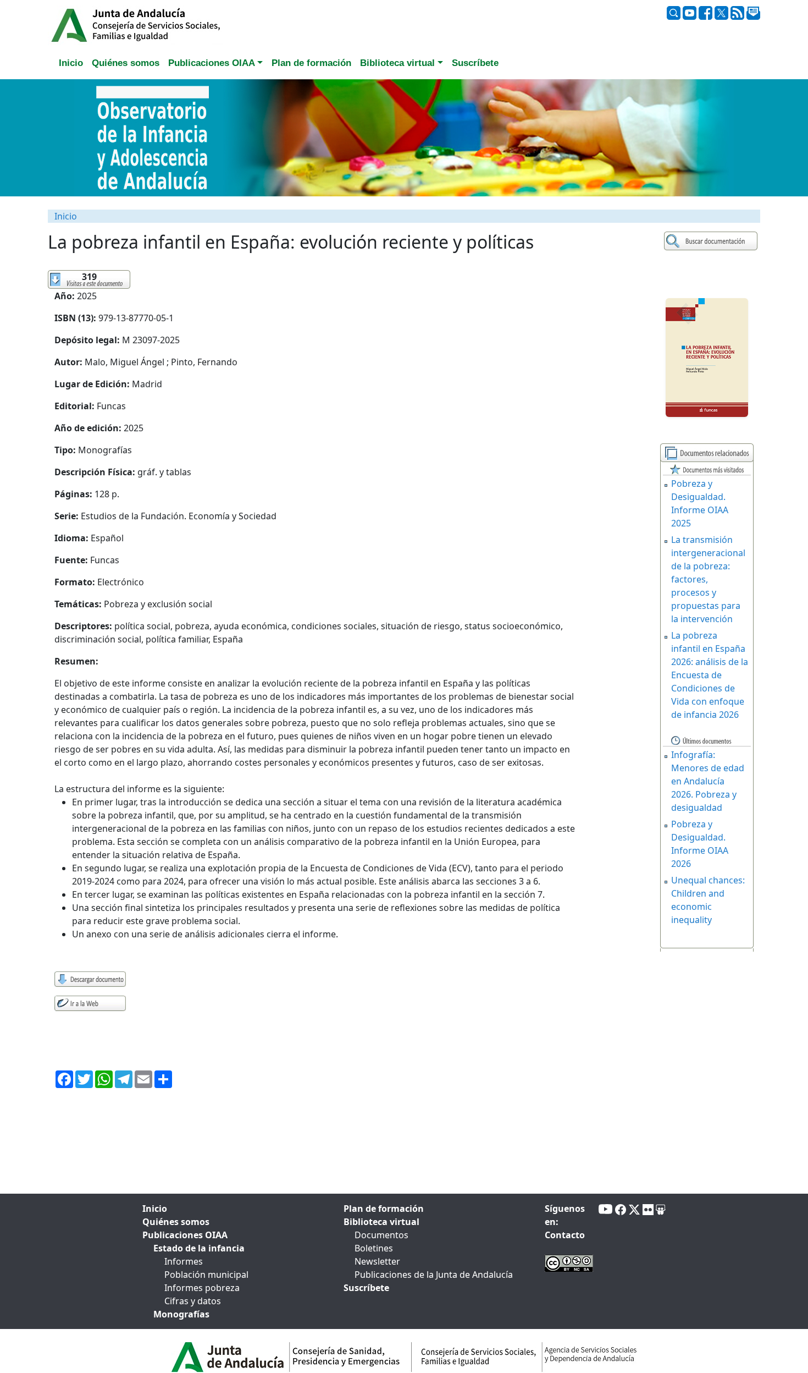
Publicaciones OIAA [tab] (185, 1235)
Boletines (374, 1248)
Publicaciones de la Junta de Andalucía (434, 1274)
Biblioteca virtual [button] (397, 63)
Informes (183, 1261)
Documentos (381, 1235)
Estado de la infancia (199, 1248)
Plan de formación (384, 1208)
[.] (712, 241)
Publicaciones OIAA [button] (211, 63)
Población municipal (206, 1274)
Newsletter (377, 1261)
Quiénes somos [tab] (125, 63)
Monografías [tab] (181, 1314)
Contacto (565, 1235)
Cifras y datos (192, 1301)
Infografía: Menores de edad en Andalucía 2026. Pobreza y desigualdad (707, 781)
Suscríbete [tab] (475, 63)
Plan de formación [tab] (311, 63)
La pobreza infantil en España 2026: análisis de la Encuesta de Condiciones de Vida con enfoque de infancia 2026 (709, 675)
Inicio (65, 216)
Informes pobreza (202, 1288)
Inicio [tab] (71, 63)
